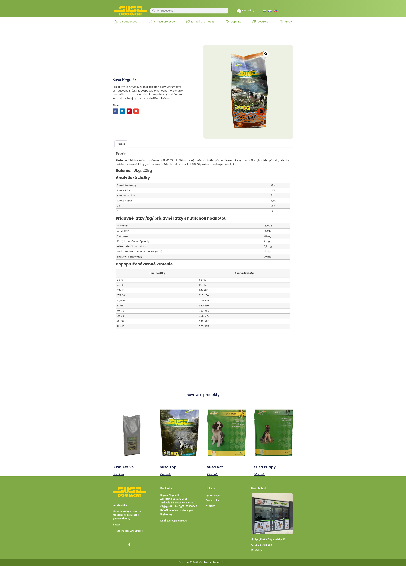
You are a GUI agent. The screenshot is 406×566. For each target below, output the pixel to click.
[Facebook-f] (129, 544)
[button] (115, 111)
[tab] (121, 143)
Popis (121, 144)
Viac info (118, 474)
